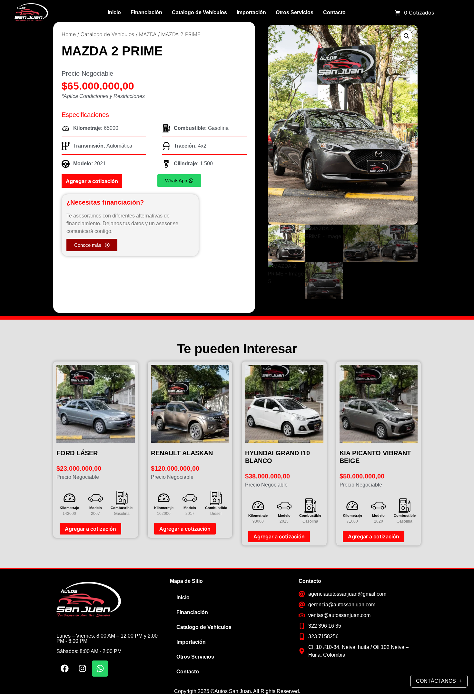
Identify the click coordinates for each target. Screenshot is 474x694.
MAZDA (147, 34)
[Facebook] (64, 668)
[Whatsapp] (100, 668)
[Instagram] (82, 668)
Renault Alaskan (182, 453)
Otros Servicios (294, 12)
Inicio (114, 12)
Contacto (334, 12)
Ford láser (77, 453)
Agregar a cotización (92, 181)
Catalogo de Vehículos (199, 12)
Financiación (146, 12)
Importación (251, 12)
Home (69, 34)
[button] (406, 36)
